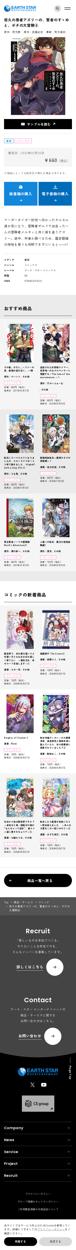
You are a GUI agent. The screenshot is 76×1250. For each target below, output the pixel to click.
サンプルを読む (39, 124)
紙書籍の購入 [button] (20, 193)
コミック (43, 902)
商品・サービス (23, 902)
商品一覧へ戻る (40, 880)
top (6, 902)
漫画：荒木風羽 (55, 32)
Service (11, 1151)
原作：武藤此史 (33, 32)
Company (14, 1127)
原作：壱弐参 (12, 32)
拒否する (55, 1241)
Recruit (11, 1175)
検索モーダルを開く (57, 8)
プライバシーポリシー (51, 1229)
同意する (20, 1241)
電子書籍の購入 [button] (55, 193)
